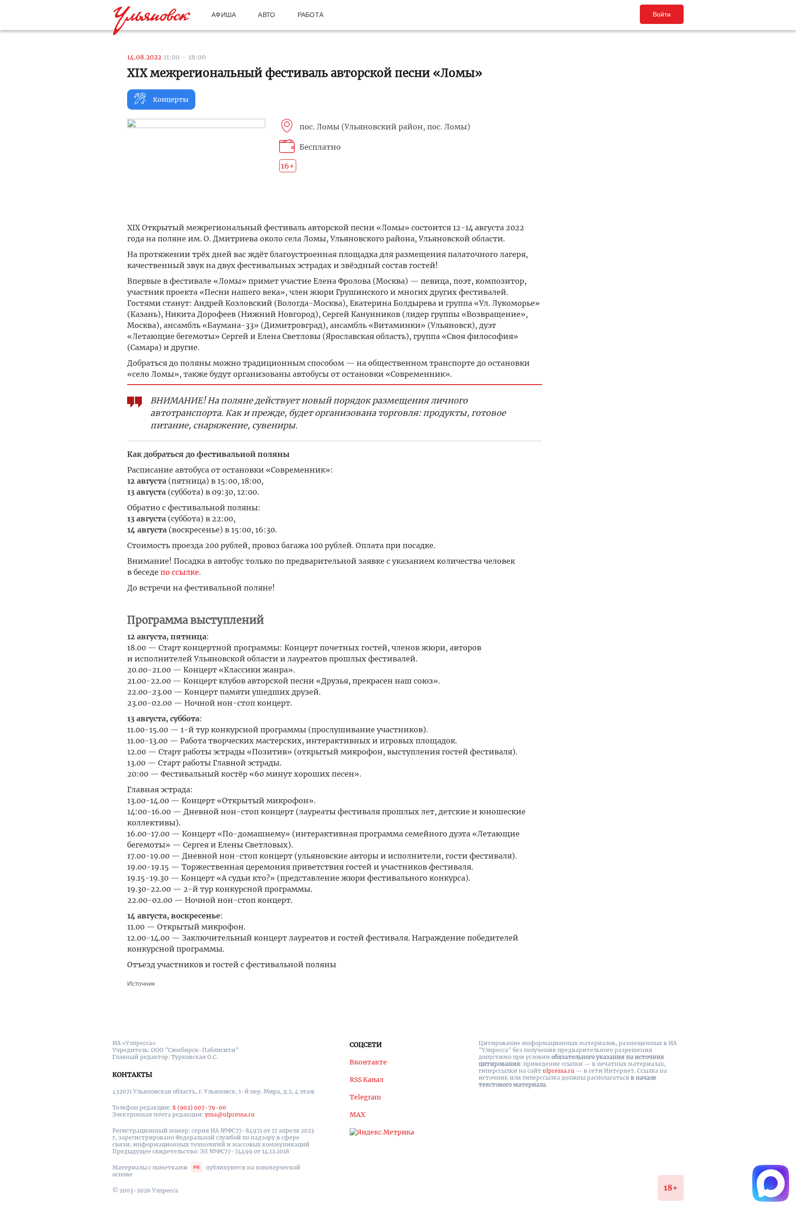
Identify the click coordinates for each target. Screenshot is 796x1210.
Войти (662, 14)
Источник (141, 983)
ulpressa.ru (558, 1070)
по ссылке (179, 572)
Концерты (170, 99)
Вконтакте (368, 1062)
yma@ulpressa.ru (230, 1114)
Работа (311, 14)
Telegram (365, 1097)
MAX (357, 1115)
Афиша (223, 14)
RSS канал (367, 1080)
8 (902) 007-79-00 (199, 1107)
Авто (266, 14)
